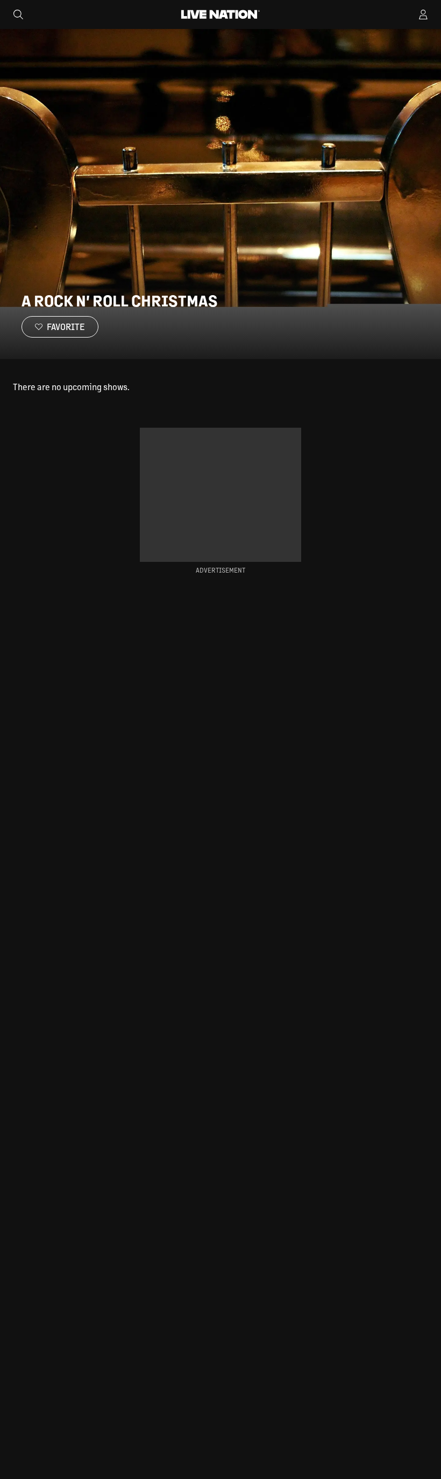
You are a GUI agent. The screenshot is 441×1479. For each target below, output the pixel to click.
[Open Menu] (423, 14)
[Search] (18, 14)
